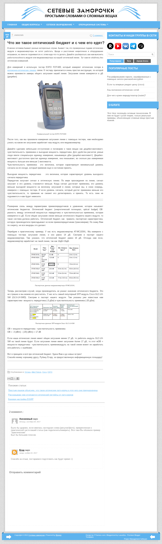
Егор (22, 450)
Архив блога (142, 61)
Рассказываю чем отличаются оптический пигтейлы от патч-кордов (40, 395)
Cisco (44, 372)
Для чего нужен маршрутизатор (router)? (126, 95)
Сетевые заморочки (36, 535)
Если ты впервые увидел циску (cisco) (125, 84)
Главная (12, 25)
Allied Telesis (36, 372)
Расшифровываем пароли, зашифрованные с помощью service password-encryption (129, 78)
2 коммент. (98, 35)
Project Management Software (135, 539)
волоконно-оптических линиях (21, 70)
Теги (129, 61)
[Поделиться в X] (14, 378)
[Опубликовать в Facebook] (17, 378)
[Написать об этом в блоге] (11, 378)
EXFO (50, 372)
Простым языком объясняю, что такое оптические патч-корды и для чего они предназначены (53, 390)
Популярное (115, 61)
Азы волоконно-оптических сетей (123, 90)
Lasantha (122, 535)
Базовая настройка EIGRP (21, 399)
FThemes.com (99, 535)
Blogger (58, 535)
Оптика (28, 372)
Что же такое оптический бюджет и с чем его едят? (56, 43)
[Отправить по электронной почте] (8, 378)
